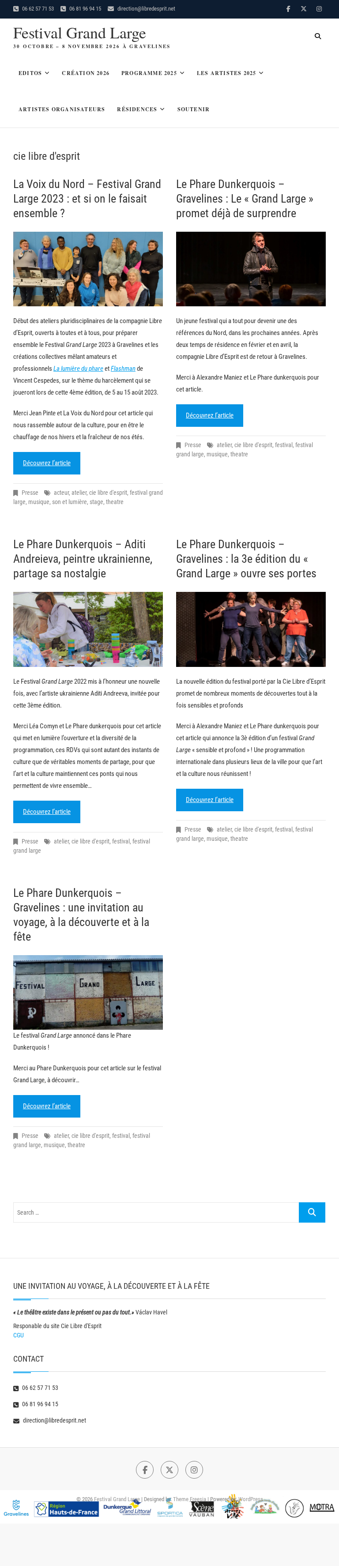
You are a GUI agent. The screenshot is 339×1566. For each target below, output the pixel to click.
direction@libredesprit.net (145, 8)
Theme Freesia (189, 1499)
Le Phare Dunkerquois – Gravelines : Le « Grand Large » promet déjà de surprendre (244, 198)
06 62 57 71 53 (37, 8)
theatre (115, 501)
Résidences (137, 109)
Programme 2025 (149, 73)
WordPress (250, 1499)
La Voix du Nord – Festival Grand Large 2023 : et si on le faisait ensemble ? (87, 198)
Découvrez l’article (47, 463)
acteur (61, 492)
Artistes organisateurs (62, 109)
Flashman (123, 369)
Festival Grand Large (79, 32)
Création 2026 (85, 73)
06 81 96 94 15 (84, 8)
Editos (30, 73)
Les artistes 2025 (226, 73)
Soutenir (193, 109)
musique (38, 501)
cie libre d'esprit (108, 492)
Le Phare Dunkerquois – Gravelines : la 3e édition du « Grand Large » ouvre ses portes (246, 559)
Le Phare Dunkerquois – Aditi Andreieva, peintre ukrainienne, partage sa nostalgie (82, 559)
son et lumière (69, 501)
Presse (30, 492)
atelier (79, 492)
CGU (18, 1335)
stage (96, 501)
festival (284, 444)
